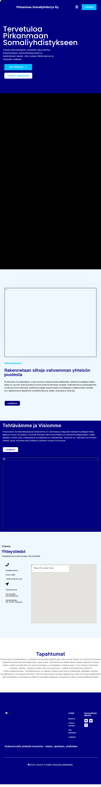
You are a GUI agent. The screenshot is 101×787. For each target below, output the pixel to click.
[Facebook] (86, 720)
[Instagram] (86, 725)
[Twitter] (91, 720)
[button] (70, 7)
